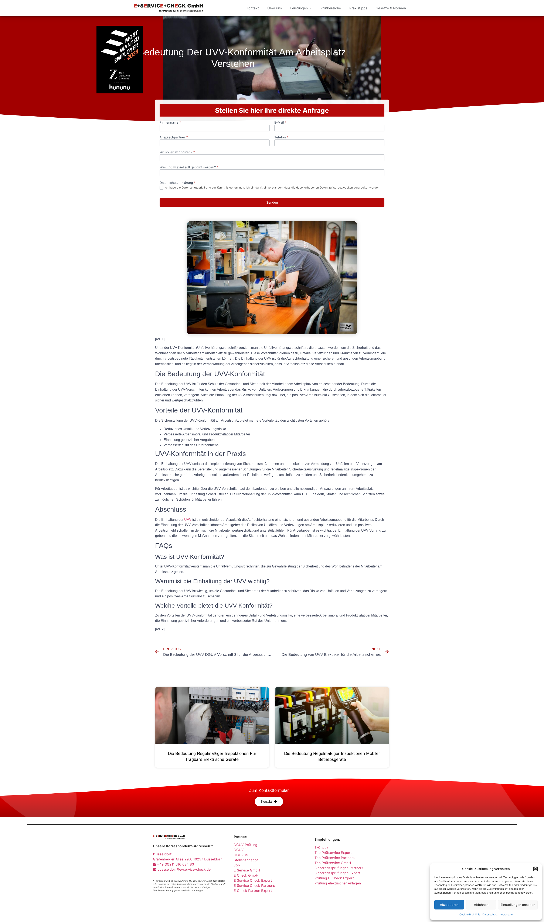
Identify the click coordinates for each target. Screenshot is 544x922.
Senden (272, 202)
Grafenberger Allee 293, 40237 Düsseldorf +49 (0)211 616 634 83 (187, 859)
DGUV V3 (241, 855)
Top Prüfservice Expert (333, 852)
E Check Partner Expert (253, 890)
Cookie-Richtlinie (469, 914)
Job (237, 865)
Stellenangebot (246, 860)
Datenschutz (490, 914)
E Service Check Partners (254, 885)
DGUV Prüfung (245, 845)
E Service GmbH (247, 870)
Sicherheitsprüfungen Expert (337, 873)
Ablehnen (481, 905)
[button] (535, 869)
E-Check (321, 847)
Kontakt (252, 8)
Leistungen (299, 8)
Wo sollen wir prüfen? (177, 152)
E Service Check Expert (254, 880)
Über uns (274, 8)
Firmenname (170, 122)
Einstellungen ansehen (517, 905)
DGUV (239, 850)
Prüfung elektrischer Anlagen (337, 883)
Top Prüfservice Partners (334, 858)
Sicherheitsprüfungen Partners (338, 868)
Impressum (506, 914)
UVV (187, 519)
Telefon (281, 137)
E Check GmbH (246, 875)
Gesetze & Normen (391, 8)
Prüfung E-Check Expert (334, 878)
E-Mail (280, 122)
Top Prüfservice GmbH (332, 863)
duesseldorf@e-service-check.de (183, 869)
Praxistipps (358, 8)
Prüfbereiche (330, 8)
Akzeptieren (449, 905)
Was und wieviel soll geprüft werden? (189, 167)
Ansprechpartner (174, 137)
